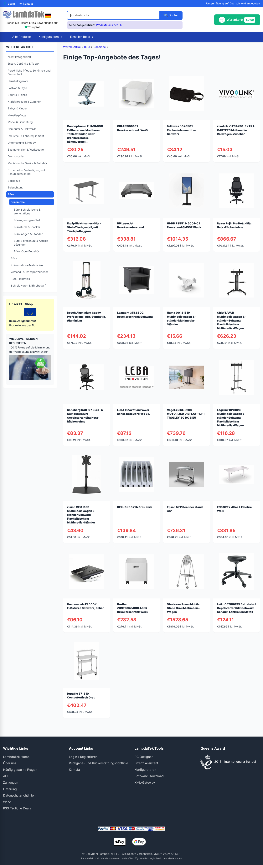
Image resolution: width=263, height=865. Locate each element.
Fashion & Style (17, 88)
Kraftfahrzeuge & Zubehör (24, 101)
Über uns (9, 763)
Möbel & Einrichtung (20, 122)
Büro (11, 194)
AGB (6, 776)
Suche (173, 15)
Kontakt (74, 770)
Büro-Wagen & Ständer (28, 234)
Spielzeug (14, 180)
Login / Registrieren (83, 757)
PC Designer (144, 757)
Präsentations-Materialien (27, 265)
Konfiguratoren (145, 770)
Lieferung (10, 789)
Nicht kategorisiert (19, 56)
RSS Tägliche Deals (17, 808)
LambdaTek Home (16, 757)
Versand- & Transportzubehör (29, 271)
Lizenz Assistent (146, 763)
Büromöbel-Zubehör (26, 251)
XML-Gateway (145, 782)
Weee (7, 802)
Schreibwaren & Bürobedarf (28, 285)
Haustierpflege (17, 115)
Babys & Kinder (17, 108)
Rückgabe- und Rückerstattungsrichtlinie (98, 763)
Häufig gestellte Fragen (20, 770)
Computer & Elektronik (22, 129)
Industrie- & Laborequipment (26, 136)
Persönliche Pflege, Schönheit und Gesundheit (29, 72)
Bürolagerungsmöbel (27, 220)
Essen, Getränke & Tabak (23, 63)
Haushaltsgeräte (18, 81)
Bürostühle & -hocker (27, 227)
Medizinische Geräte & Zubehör (27, 163)
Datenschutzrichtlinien (19, 795)
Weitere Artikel (72, 46)
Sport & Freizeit (17, 94)
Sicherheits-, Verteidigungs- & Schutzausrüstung (26, 172)
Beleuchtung (15, 187)
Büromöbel (18, 202)
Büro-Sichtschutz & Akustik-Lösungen (31, 242)
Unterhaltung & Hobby (22, 142)
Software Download (149, 776)
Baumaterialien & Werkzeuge (26, 149)
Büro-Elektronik (20, 278)
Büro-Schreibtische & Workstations (27, 211)
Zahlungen (10, 782)
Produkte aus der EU (109, 25)
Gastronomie (15, 156)
